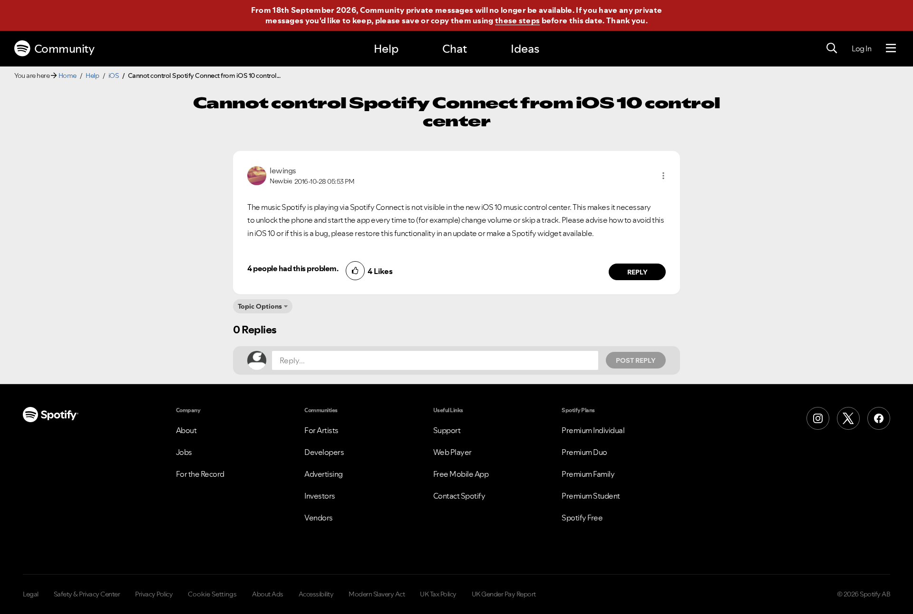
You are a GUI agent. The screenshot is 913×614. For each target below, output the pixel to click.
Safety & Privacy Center (87, 594)
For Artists (321, 430)
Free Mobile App (461, 474)
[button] (663, 176)
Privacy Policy (154, 594)
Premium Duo (584, 452)
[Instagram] (817, 418)
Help (386, 49)
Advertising (323, 474)
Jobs (184, 452)
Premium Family (588, 474)
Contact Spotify (459, 496)
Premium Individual (593, 430)
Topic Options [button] (260, 306)
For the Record (200, 474)
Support (447, 430)
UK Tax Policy (438, 594)
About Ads (267, 594)
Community (64, 49)
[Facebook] (878, 418)
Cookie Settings (212, 594)
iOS (113, 75)
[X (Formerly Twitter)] (848, 418)
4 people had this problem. (292, 268)
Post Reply (636, 360)
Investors (319, 496)
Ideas (525, 49)
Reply (637, 272)
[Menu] (891, 48)
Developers (324, 452)
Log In (861, 48)
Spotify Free (582, 517)
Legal (31, 594)
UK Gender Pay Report (504, 594)
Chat (454, 49)
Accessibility (316, 594)
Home (67, 75)
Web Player (452, 452)
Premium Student (591, 496)
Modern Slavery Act (377, 594)
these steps (517, 20)
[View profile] (256, 175)
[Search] (832, 48)
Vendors (318, 517)
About (186, 430)
